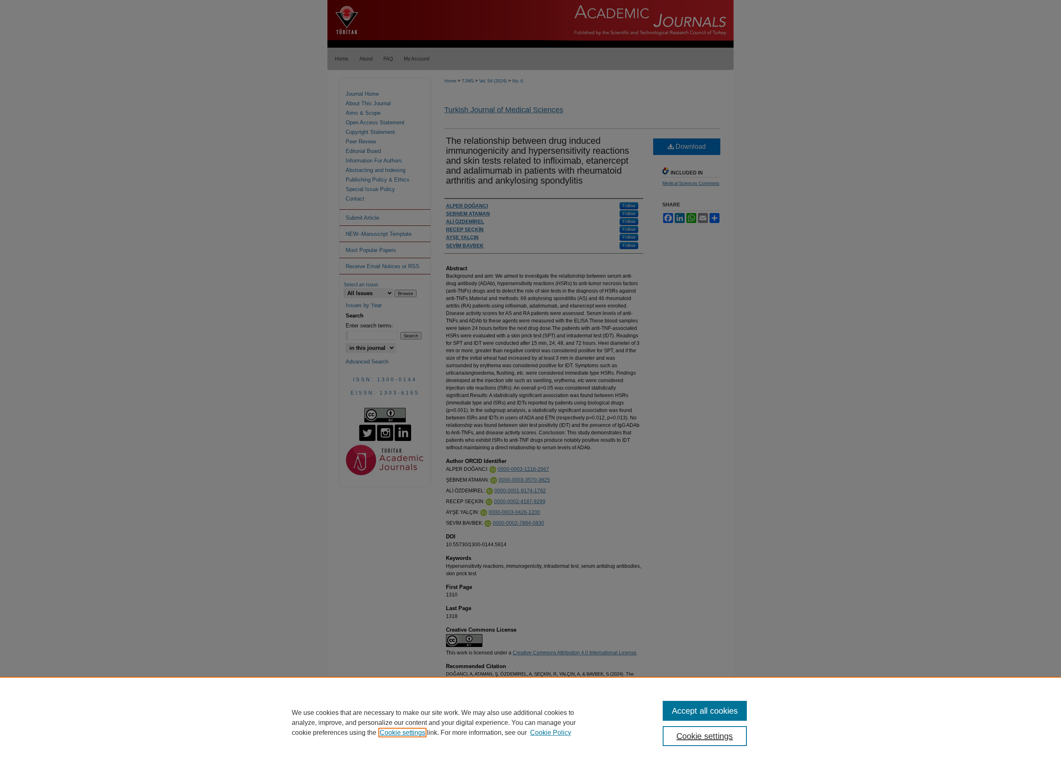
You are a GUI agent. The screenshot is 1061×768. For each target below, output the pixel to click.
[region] (530, 722)
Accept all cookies (705, 710)
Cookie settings (402, 732)
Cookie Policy (550, 732)
